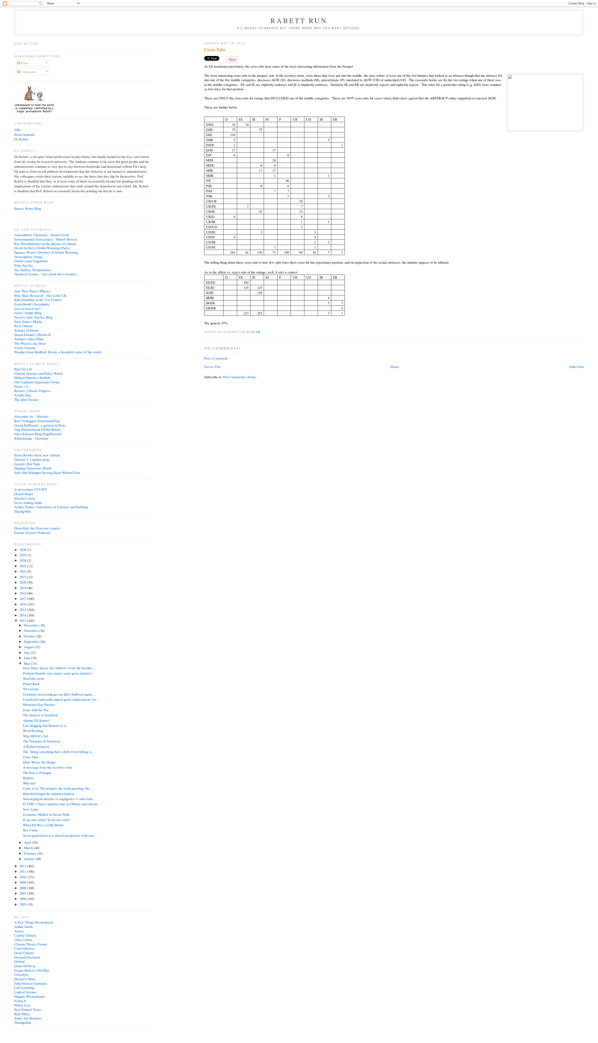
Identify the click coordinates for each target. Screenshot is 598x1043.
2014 (23, 615)
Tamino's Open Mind (28, 338)
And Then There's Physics (32, 291)
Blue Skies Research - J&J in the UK (40, 295)
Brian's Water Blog (27, 208)
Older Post (576, 366)
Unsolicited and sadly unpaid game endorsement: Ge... (61, 699)
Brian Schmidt (24, 134)
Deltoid (19, 961)
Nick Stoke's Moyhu (28, 321)
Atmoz (19, 931)
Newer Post (212, 366)
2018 (23, 593)
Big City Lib (23, 369)
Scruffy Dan (22, 395)
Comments (28, 71)
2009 (23, 882)
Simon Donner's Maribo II (32, 334)
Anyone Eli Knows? (36, 720)
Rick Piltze (22, 1014)
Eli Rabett (21, 139)
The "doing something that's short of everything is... (58, 751)
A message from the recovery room (47, 767)
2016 (23, 604)
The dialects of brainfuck (40, 715)
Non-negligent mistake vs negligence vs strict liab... (59, 798)
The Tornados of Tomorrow (42, 741)
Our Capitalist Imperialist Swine (37, 382)
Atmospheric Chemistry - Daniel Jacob (41, 234)
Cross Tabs (214, 49)
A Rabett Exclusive (36, 746)
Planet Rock (31, 683)
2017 (23, 598)
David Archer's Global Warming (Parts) (42, 247)
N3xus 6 (20, 1000)
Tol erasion (30, 688)
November (31, 630)
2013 (23, 620)
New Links (30, 809)
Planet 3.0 (21, 386)
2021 (23, 576)
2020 (23, 582)
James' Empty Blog (27, 312)
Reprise (28, 777)
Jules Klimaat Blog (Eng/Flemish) (38, 433)
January (30, 858)
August (29, 646)
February (30, 853)
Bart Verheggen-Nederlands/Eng (37, 420)
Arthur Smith (23, 926)
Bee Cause (30, 830)
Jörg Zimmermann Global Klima (37, 429)
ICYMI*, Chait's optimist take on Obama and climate (60, 804)
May (27, 663)
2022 (23, 571)
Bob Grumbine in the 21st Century (38, 299)
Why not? (29, 783)
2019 (23, 587)
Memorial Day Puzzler (39, 704)
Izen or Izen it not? (27, 308)
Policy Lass (22, 1005)
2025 (23, 555)
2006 (23, 898)
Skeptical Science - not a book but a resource (45, 274)
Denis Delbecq (24, 965)
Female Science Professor (32, 532)
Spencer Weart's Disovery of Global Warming (46, 252)
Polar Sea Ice (23, 265)
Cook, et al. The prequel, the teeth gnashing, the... (57, 788)
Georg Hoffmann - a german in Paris (39, 425)
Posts (24, 63)
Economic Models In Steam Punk (46, 814)
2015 (23, 609)
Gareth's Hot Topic (27, 464)
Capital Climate (25, 935)
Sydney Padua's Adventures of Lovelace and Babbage (51, 506)
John (17, 129)
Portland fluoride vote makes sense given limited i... (59, 673)
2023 (23, 566)
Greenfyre (21, 974)
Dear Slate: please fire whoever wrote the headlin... (59, 667)
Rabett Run (299, 20)
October (30, 636)
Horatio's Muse (25, 978)
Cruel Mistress (24, 948)
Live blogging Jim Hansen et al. (45, 725)
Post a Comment (215, 358)
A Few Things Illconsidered (33, 922)
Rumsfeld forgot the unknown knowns (49, 793)
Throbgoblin (22, 511)
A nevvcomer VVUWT (30, 489)
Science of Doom (26, 330)
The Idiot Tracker (26, 399)
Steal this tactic (33, 678)
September (32, 641)
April (28, 842)
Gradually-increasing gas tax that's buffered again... (59, 694)
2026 (23, 549)
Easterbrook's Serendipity (32, 304)
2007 (23, 893)
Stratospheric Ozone (28, 256)
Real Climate (23, 325)
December (31, 625)
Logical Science (25, 992)
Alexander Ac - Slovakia (31, 416)
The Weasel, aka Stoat (30, 343)
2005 (23, 904)
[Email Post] (261, 331)
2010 (23, 877)
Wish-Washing (33, 730)
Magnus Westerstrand (29, 996)
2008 (23, 888)
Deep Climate (24, 952)
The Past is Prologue (37, 772)
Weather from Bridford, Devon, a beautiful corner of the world (57, 352)
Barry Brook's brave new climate (37, 455)
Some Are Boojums (28, 1018)
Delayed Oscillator (27, 957)
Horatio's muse (24, 498)
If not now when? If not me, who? (46, 819)
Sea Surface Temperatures (32, 269)
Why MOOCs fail (35, 736)
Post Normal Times (28, 1009)
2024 (23, 560)
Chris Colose (23, 939)
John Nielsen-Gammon (30, 983)
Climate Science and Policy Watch (38, 373)
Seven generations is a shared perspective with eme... (60, 835)
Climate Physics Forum (30, 944)
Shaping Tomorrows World (32, 468)
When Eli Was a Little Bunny (43, 824)
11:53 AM (253, 331)
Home (394, 366)
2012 (23, 866)
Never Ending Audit (28, 502)
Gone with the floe (36, 709)
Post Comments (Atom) (239, 376)
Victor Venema (25, 347)
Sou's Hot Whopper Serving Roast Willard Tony (47, 472)
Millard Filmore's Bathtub (32, 377)
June (27, 657)
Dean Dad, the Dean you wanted (37, 528)
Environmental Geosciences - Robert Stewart (45, 239)
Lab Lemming (24, 987)
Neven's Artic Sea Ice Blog (33, 317)
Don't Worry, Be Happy (39, 762)
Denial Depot (23, 493)
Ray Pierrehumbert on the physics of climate (45, 243)
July (27, 652)
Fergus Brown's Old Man (31, 970)
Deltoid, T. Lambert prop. (32, 459)
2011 (23, 871)
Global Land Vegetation (30, 261)
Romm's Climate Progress (32, 390)
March (29, 847)
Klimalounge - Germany (31, 438)
